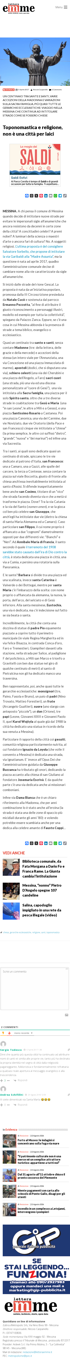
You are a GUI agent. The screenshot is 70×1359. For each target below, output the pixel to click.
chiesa (6, 932)
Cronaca (9, 90)
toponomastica (53, 932)
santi (43, 932)
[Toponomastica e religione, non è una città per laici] (35, 61)
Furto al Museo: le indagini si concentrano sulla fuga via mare (38, 1141)
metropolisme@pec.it (20, 1355)
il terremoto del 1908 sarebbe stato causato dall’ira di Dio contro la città (35, 552)
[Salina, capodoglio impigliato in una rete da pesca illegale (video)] (11, 911)
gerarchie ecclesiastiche (20, 932)
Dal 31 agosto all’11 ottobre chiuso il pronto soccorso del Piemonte (41, 1176)
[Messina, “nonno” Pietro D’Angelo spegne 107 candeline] (11, 891)
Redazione (24, 1136)
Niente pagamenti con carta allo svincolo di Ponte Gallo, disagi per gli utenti (41, 1194)
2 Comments (57, 90)
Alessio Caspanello (40, 90)
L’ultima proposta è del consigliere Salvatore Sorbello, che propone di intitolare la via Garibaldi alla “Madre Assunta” (34, 251)
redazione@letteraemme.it (37, 1352)
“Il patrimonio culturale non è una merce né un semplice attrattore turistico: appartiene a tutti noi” (39, 1159)
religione (36, 932)
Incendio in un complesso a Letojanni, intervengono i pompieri (41, 1210)
